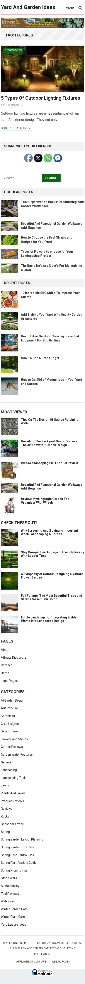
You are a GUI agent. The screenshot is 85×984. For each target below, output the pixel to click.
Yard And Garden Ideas (28, 7)
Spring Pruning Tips (14, 870)
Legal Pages (9, 680)
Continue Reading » (16, 128)
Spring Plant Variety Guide (19, 862)
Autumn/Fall (9, 708)
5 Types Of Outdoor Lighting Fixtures (40, 98)
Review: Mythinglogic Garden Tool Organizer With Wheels (45, 500)
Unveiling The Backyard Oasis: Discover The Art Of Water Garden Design (50, 443)
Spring (5, 832)
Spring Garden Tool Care (17, 847)
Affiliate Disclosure (13, 657)
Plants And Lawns (13, 793)
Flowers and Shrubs (14, 739)
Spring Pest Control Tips (17, 855)
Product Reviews (12, 801)
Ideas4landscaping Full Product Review (49, 463)
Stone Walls (9, 878)
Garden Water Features (17, 754)
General (6, 762)
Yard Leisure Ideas (13, 924)
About (5, 649)
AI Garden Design (12, 700)
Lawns (5, 785)
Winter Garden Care (14, 909)
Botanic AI (8, 716)
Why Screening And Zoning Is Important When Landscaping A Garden (49, 532)
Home (5, 673)
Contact (6, 665)
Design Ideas (13, 50)
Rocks (5, 816)
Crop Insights (10, 723)
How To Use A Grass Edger (40, 358)
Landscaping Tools (13, 778)
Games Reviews (12, 746)
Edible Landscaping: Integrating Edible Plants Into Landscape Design (48, 619)
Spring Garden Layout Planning (22, 839)
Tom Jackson (10, 105)
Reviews (6, 808)
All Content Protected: (23, 942)
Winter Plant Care (13, 916)
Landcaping (9, 770)
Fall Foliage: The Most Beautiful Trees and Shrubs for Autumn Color (51, 597)
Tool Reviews (10, 893)
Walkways (8, 901)
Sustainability (10, 886)
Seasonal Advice (12, 824)
